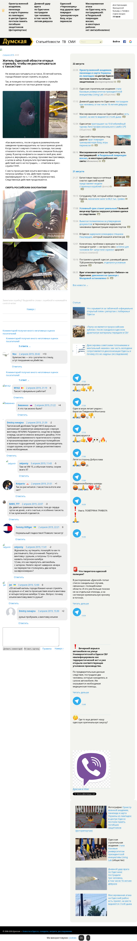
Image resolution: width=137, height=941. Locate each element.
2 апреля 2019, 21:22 (45, 405)
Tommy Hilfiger (24, 527)
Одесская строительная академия (97, 88)
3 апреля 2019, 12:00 (28, 584)
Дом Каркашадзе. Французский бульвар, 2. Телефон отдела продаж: (121, 11)
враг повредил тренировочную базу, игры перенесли (93, 142)
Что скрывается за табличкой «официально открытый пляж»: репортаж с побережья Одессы (110, 311)
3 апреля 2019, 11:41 (36, 547)
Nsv (14, 354)
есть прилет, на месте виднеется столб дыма (104, 115)
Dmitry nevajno (15, 422)
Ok (81, 937)
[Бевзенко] (9, 403)
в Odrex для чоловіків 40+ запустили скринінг (104, 248)
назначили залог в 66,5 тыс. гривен (106, 198)
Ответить (17, 366)
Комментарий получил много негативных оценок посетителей (29, 332)
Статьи (41, 41)
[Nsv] (6, 356)
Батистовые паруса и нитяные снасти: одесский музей (95, 179)
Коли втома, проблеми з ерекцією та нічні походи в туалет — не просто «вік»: (101, 245)
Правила (47, 648)
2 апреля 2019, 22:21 (48, 527)
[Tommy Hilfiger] (7, 532)
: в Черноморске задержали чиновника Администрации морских (102, 225)
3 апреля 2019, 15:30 (48, 611)
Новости (53, 41)
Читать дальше (81, 603)
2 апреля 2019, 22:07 (32, 503)
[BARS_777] (4, 502)
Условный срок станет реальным (98, 208)
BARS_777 (14, 503)
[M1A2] (7, 385)
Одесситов (85, 123)
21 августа (78, 171)
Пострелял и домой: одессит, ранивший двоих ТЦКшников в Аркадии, (103, 261)
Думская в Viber (81, 789)
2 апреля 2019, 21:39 (36, 422)
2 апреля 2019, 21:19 (36, 387)
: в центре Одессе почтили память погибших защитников (96, 78)
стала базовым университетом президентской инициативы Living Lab (100, 91)
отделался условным (115, 262)
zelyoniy (23, 463)
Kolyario (20, 483)
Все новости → (80, 285)
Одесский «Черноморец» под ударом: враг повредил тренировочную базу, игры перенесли (70, 12)
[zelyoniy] (11, 463)
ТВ (64, 41)
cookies (72, 937)
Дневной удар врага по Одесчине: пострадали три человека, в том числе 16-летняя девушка (43, 12)
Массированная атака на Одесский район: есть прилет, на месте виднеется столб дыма (120, 899)
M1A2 (17, 387)
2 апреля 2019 (8, 55)
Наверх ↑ (31, 309)
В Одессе (84, 233)
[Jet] (4, 585)
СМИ (71, 41)
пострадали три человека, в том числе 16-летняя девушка (103, 103)
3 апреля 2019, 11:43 (41, 463)
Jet (10, 584)
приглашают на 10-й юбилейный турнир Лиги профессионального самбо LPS (102, 125)
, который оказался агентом (108, 236)
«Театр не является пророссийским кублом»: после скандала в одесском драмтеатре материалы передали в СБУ (107, 329)
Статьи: (77, 302)
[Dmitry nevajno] (3, 419)
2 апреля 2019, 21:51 (41, 483)
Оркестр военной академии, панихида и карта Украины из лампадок (95, 73)
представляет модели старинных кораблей (90, 185)
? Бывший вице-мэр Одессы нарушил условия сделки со (103, 211)
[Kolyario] (8, 489)
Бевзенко (23, 405)
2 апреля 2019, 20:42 (29, 354)
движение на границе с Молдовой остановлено (99, 277)
